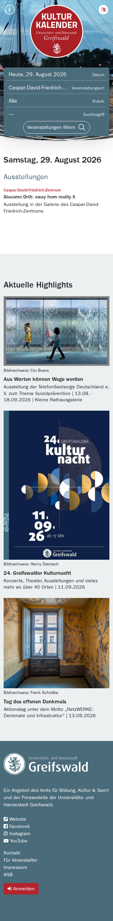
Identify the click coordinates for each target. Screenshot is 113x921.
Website (17, 819)
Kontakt (12, 853)
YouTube (17, 841)
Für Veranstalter (20, 860)
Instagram (19, 833)
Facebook (19, 826)
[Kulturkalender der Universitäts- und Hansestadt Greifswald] (56, 31)
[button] (103, 9)
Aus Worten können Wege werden (43, 379)
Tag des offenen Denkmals (35, 702)
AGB (8, 874)
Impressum (15, 867)
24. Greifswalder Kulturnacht (37, 573)
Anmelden (23, 888)
